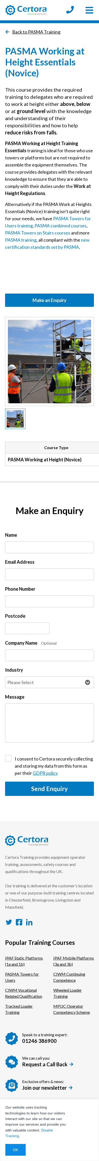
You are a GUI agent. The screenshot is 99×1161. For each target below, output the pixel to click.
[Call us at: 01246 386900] (70, 10)
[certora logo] (26, 10)
